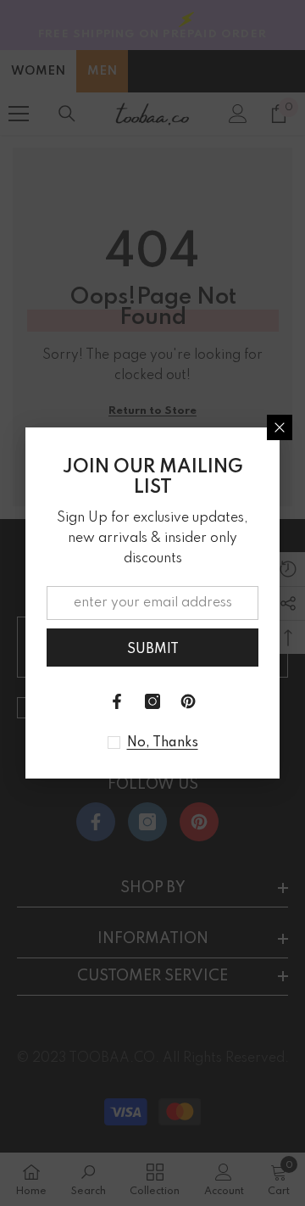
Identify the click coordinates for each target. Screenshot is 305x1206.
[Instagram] (152, 701)
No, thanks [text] (162, 743)
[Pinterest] (188, 701)
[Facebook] (117, 701)
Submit (153, 649)
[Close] (279, 427)
